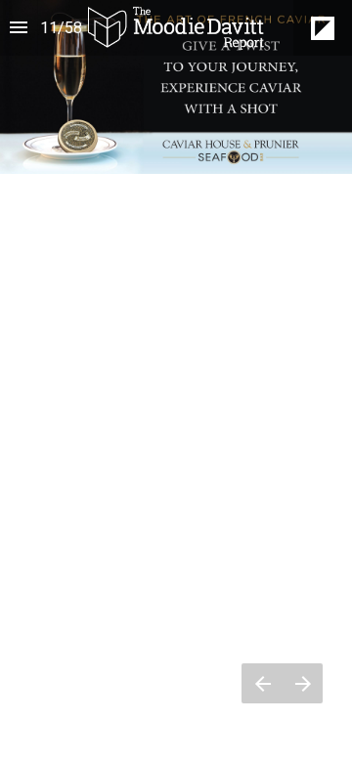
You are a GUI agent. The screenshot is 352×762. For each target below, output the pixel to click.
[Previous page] (262, 683)
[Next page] (303, 683)
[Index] (18, 28)
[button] (176, 27)
